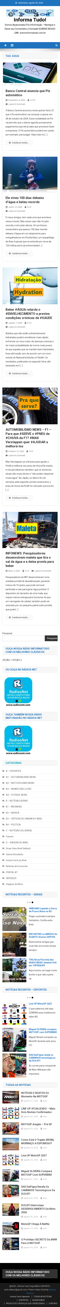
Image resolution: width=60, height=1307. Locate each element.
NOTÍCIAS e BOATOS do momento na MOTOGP (35, 1094)
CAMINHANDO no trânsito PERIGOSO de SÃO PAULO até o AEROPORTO (42, 911)
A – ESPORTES (13, 771)
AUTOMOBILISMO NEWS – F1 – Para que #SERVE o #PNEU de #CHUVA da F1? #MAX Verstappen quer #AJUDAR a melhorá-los (28, 438)
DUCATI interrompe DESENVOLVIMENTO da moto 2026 (41, 1006)
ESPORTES (23, 1300)
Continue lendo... (20, 142)
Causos (9, 836)
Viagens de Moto (14, 884)
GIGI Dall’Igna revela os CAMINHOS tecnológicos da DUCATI (38, 1190)
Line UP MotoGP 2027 (34, 1155)
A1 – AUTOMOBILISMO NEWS (21, 777)
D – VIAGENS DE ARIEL (17, 842)
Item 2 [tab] (30, 902)
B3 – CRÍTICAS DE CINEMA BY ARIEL (24, 818)
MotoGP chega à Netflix (41, 1029)
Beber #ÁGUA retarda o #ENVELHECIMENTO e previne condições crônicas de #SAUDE (29, 314)
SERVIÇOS (11, 878)
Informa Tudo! (30, 20)
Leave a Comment (16, 104)
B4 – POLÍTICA (13, 824)
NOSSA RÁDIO (38, 1300)
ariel (29, 207)
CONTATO (53, 1303)
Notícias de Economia (17, 866)
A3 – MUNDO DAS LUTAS (18, 789)
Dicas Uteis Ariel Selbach (18, 848)
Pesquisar (7, 633)
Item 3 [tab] (32, 902)
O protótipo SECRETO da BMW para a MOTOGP (39, 1241)
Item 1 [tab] (27, 902)
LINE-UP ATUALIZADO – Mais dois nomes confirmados (38, 1110)
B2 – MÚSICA (12, 812)
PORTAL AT (12, 872)
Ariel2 (33, 100)
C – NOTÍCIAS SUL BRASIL (19, 830)
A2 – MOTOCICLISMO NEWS (20, 783)
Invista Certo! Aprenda (20, 1296)
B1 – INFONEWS (14, 806)
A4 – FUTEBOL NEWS (16, 795)
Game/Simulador (14, 854)
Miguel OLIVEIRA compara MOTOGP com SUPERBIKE (36, 1173)
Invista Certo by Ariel (16, 860)
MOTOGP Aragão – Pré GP (36, 1124)
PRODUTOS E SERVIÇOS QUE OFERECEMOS (25, 1303)
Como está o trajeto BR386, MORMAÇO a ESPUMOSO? (37, 1141)
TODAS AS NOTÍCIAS (43, 1296)
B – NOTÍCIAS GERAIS (17, 800)
